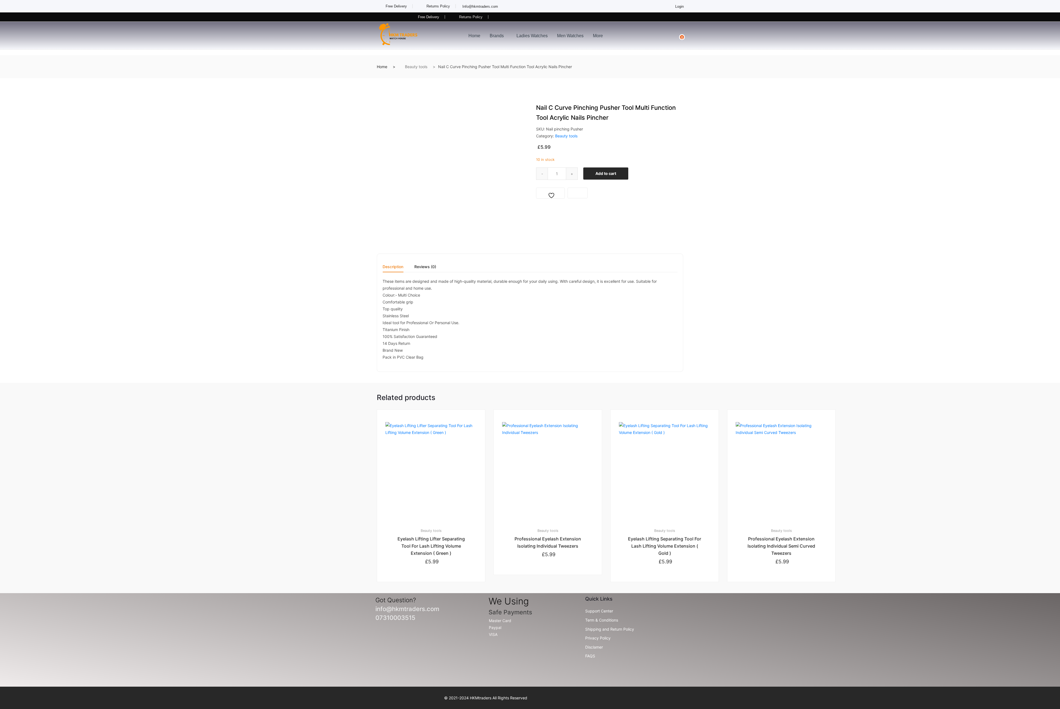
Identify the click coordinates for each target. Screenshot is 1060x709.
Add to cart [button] (433, 600)
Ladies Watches (532, 35)
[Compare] (578, 193)
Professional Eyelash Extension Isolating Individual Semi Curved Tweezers (781, 546)
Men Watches (570, 35)
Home (474, 35)
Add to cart (605, 173)
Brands (497, 35)
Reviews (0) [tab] (425, 267)
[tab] (393, 268)
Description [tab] (393, 267)
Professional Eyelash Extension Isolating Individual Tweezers (548, 542)
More (598, 35)
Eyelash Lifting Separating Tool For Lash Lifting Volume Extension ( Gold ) (664, 546)
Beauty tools (416, 66)
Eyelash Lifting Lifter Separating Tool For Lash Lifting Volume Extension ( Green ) (431, 546)
